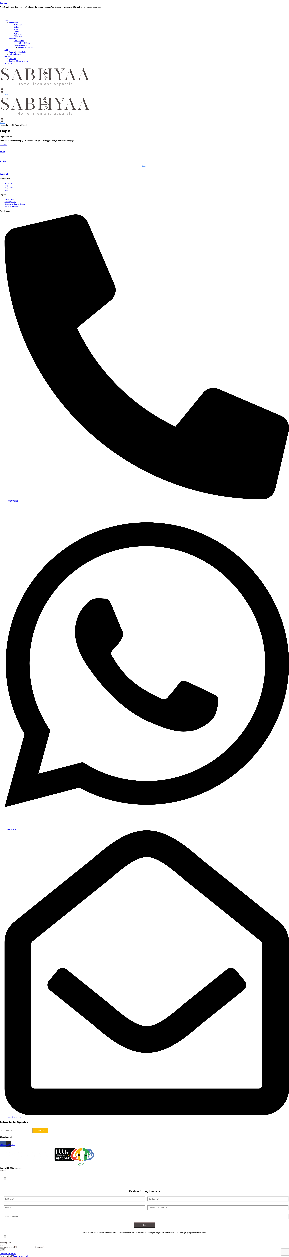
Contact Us (9, 188)
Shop (2, 151)
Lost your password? (8, 1253)
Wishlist (4, 173)
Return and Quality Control (15, 204)
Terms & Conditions (12, 206)
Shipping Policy (10, 202)
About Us (8, 183)
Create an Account (20, 1256)
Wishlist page (5, 1172)
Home (2, 125)
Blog (6, 190)
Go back (3, 145)
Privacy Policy (10, 199)
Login (3, 160)
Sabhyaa (3, 3)
